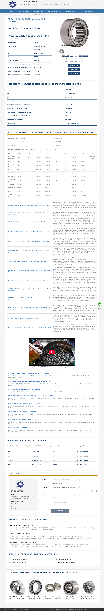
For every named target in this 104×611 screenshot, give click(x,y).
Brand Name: (12, 43)
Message (45, 495)
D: (8, 53)
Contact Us (14, 609)
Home (12, 11)
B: (8, 57)
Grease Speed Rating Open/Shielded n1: (20, 71)
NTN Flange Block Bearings (72, 11)
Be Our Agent (74, 73)
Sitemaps (26, 609)
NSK (9, 452)
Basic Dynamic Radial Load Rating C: (20, 64)
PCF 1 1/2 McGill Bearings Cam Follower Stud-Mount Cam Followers (29, 241)
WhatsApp (74, 69)
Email (44, 480)
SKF (54, 452)
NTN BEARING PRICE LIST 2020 (74, 61)
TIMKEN (10, 460)
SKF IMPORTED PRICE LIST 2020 (23, 542)
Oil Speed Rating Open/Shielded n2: (19, 75)
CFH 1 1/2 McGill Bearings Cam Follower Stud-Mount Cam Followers (29, 222)
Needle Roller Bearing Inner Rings (23, 14)
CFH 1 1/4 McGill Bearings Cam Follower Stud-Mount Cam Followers (29, 232)
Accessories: (11, 123)
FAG (54, 456)
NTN (9, 456)
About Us (7, 609)
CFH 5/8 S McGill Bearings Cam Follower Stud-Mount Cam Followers (29, 206)
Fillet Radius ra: (13, 60)
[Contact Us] (100, 305)
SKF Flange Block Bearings (55, 11)
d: (8, 50)
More (52, 567)
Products (11, 14)
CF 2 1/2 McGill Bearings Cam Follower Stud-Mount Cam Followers (28, 261)
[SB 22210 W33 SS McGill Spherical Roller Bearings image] (74, 32)
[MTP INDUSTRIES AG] (12, 4)
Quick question (47, 491)
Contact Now (74, 65)
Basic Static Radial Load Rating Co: (19, 68)
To (43, 483)
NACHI (10, 464)
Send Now (60, 511)
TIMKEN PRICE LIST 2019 (20, 534)
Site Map (20, 609)
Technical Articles (38, 11)
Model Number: (12, 46)
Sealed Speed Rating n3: (15, 120)
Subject (44, 487)
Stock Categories (23, 11)
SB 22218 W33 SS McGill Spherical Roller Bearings (24, 318)
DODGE (55, 464)
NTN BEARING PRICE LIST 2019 (22, 525)
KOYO (55, 460)
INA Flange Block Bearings (88, 11)
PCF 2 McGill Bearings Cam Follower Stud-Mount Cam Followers (28, 281)
